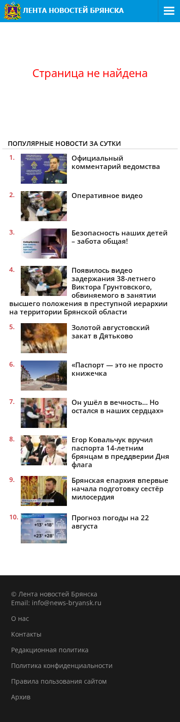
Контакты (26, 634)
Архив (20, 696)
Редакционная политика (50, 649)
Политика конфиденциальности (62, 665)
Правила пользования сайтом (59, 681)
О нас (20, 618)
